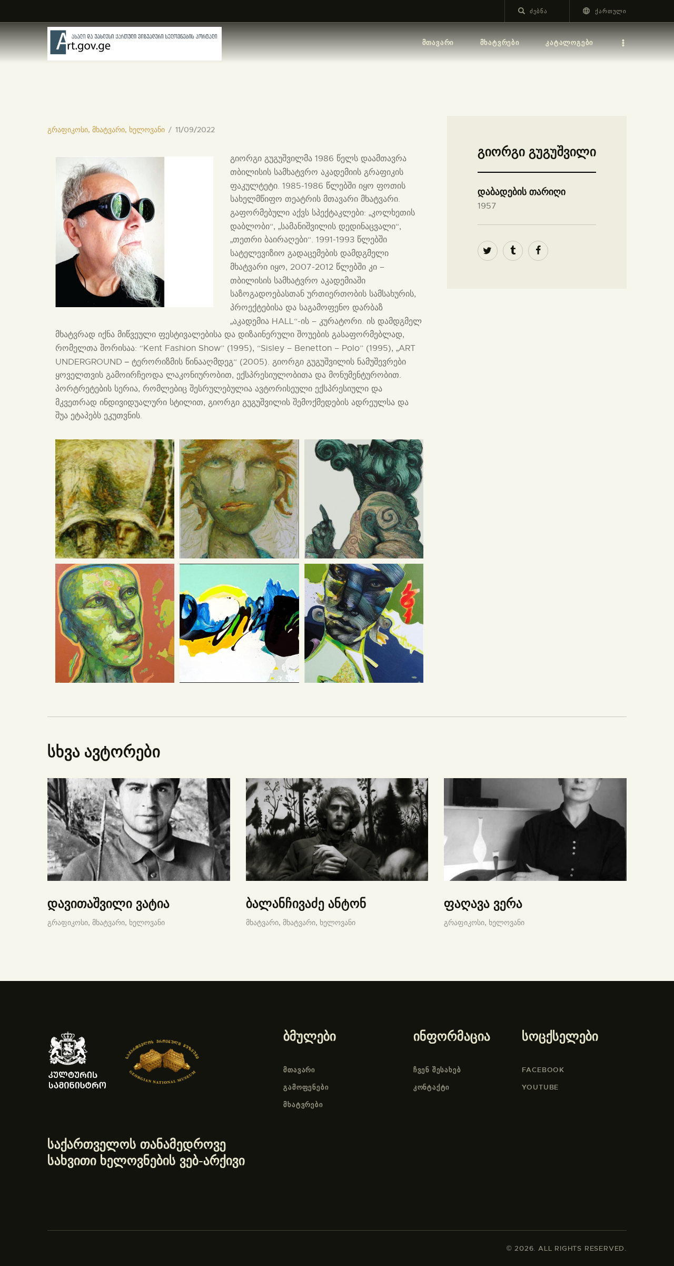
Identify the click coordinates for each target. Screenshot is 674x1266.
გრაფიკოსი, (69, 129)
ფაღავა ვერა (483, 903)
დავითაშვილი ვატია (108, 903)
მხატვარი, (110, 129)
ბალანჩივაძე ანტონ (306, 903)
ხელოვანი (147, 129)
